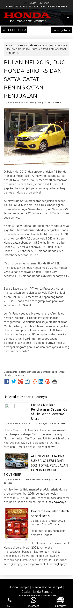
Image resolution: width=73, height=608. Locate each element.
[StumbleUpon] (48, 382)
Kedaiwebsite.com (45, 595)
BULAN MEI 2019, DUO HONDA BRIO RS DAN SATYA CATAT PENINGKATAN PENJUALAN (35, 79)
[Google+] (21, 382)
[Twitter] (14, 382)
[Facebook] (7, 382)
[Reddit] (34, 382)
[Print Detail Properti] (55, 382)
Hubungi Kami (61, 30)
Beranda (11, 45)
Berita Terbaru (28, 45)
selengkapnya (46, 446)
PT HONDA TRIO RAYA (36, 2)
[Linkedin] (41, 382)
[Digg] (27, 382)
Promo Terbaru (50, 524)
